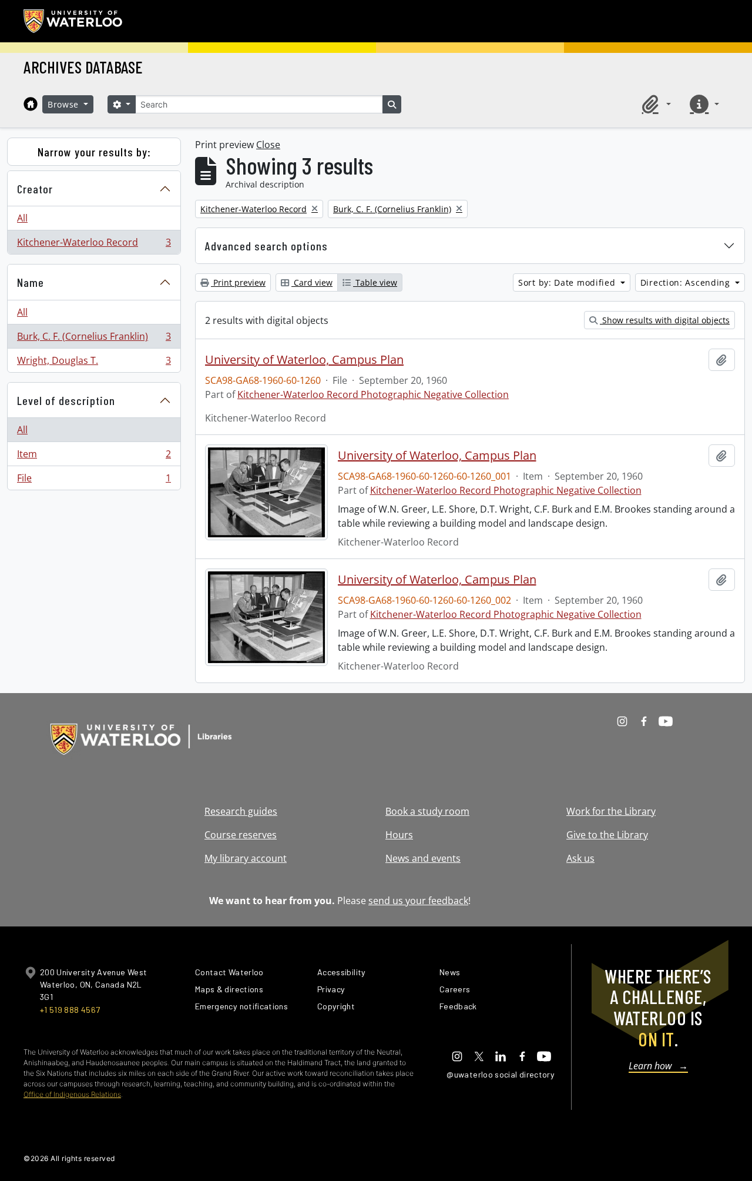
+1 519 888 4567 (70, 1010)
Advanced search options (266, 246)
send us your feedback (418, 900)
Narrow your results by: (94, 152)
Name (30, 282)
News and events (423, 858)
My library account (245, 858)
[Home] (31, 104)
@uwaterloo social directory (500, 1074)
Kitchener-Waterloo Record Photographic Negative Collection (373, 394)
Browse (65, 104)
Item (93, 456)
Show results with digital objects (665, 320)
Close (268, 144)
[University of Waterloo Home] (73, 21)
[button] (654, 104)
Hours (399, 834)
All (22, 218)
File (93, 480)
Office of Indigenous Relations (72, 1094)
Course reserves (240, 834)
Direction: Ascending (686, 282)
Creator (35, 189)
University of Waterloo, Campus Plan (304, 360)
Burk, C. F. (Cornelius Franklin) (93, 339)
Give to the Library (607, 834)
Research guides (240, 811)
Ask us (580, 858)
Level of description (66, 400)
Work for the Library (611, 811)
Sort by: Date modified (568, 282)
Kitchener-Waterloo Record (93, 245)
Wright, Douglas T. (93, 363)
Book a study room (427, 811)
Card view (312, 282)
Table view (375, 282)
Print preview (238, 282)
